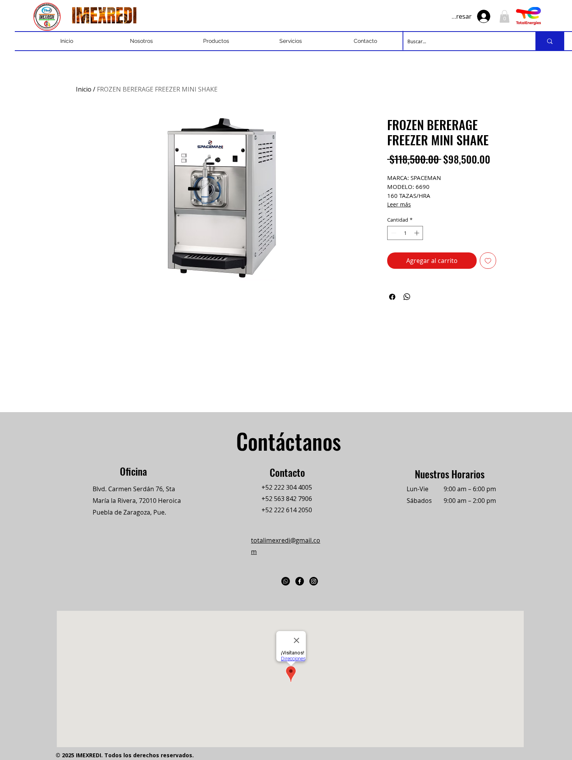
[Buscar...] (549, 41)
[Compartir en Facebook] (392, 297)
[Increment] (417, 233)
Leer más (399, 204)
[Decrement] (393, 233)
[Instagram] (313, 581)
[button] (504, 16)
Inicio (83, 89)
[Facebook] (299, 581)
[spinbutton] (405, 233)
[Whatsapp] (285, 581)
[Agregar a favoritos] (488, 260)
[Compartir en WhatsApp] (407, 297)
